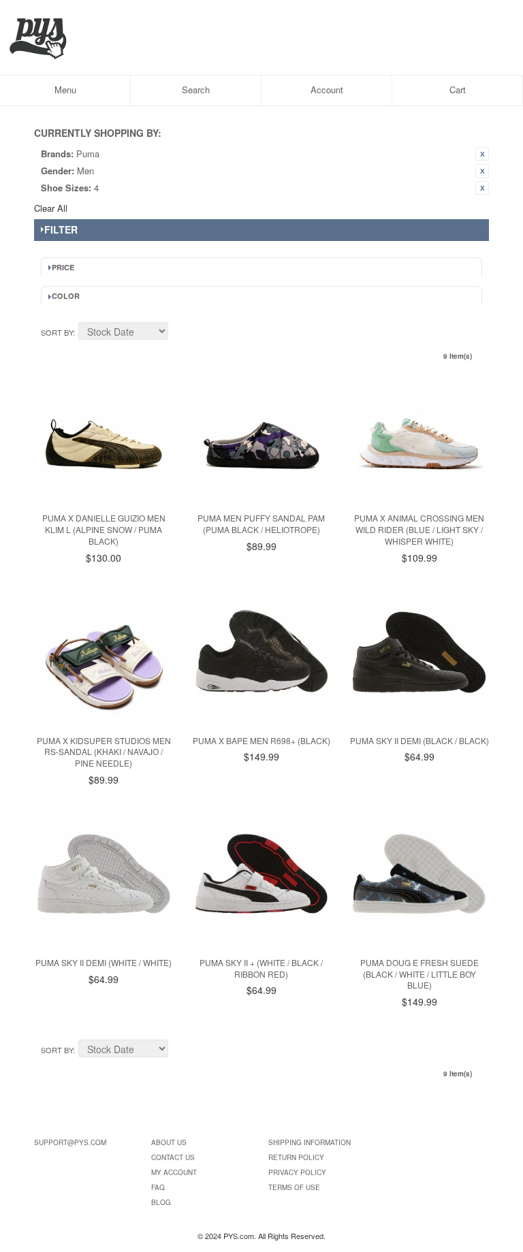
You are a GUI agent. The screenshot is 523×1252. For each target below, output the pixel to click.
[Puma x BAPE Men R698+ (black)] (262, 662)
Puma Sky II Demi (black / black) (419, 740)
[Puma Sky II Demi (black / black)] (419, 662)
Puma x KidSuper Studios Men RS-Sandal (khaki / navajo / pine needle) (104, 752)
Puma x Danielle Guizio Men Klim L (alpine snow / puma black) (103, 529)
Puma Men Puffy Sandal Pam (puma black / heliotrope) (261, 523)
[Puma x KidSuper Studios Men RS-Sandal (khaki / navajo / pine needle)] (104, 662)
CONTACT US (173, 1157)
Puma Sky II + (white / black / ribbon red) (261, 968)
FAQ (158, 1187)
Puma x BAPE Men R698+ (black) (261, 740)
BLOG (161, 1202)
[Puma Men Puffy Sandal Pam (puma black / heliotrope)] (262, 439)
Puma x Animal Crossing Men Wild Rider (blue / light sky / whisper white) (419, 529)
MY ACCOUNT (174, 1172)
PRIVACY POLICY (297, 1172)
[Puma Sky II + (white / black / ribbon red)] (262, 884)
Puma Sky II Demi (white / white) (103, 962)
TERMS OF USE (294, 1187)
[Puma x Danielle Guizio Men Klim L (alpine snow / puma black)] (104, 439)
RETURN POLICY (296, 1157)
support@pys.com (70, 1142)
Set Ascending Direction (180, 333)
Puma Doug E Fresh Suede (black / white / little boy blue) (419, 974)
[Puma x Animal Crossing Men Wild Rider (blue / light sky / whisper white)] (419, 439)
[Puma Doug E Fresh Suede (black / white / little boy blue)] (419, 884)
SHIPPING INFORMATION (309, 1142)
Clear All (50, 208)
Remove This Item (482, 154)
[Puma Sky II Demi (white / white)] (104, 884)
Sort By (57, 332)
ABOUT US (169, 1142)
